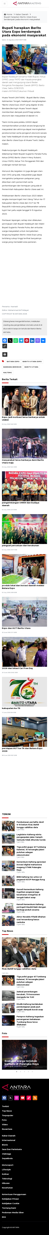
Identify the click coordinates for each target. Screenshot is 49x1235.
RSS (4, 1217)
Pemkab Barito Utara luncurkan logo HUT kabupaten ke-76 (24, 706)
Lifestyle (6, 1169)
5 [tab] (32, 1071)
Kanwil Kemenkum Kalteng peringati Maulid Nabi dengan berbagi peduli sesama (31, 907)
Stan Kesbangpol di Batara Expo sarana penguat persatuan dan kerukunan (23, 544)
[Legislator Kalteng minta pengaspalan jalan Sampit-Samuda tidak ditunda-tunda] (8, 838)
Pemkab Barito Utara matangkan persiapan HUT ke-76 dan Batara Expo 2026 (22, 748)
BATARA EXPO (13, 361)
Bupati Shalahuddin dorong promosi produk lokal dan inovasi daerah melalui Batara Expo (23, 585)
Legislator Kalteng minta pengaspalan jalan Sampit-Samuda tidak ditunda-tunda (31, 837)
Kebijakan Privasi (10, 1199)
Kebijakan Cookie (10, 1203)
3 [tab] (24, 1071)
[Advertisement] (24, 271)
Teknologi (7, 1179)
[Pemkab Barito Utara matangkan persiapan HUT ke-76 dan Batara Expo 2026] (24, 731)
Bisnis (5, 1145)
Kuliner (5, 1174)
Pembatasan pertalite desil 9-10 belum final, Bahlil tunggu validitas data (30, 825)
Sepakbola (7, 1158)
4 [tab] (28, 1071)
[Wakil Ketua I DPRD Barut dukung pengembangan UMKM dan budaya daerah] (24, 486)
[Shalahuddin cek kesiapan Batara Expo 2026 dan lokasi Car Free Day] (24, 651)
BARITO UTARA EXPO (32, 361)
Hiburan (6, 1183)
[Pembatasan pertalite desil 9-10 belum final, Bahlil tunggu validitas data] (8, 826)
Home (9, 14)
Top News (7, 931)
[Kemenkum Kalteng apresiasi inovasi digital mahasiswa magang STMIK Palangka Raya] (8, 865)
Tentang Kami (9, 1208)
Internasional (8, 1140)
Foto (4, 1033)
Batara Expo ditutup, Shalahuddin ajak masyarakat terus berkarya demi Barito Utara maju (23, 460)
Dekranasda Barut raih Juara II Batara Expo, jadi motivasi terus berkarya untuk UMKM (23, 417)
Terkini (5, 1106)
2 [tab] (20, 1071)
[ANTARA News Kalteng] (27, 3)
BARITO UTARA (31, 367)
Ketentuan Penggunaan (14, 1194)
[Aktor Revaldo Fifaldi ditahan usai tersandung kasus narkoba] (8, 920)
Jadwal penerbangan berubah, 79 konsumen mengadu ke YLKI (28, 994)
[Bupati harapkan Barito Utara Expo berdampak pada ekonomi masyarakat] (24, 952)
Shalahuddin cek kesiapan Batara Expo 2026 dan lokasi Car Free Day (22, 666)
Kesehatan (7, 1188)
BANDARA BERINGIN (12, 367)
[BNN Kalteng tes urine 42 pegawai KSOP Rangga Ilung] (8, 880)
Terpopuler (7, 1115)
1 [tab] (16, 1071)
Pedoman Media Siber (13, 1212)
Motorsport (7, 1165)
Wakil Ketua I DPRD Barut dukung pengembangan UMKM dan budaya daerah (20, 503)
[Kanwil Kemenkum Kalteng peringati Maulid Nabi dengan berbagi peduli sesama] (8, 908)
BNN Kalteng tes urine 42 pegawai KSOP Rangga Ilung (31, 878)
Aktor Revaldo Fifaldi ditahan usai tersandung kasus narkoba (31, 919)
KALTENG (7, 372)
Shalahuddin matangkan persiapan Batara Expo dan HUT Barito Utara (24, 626)
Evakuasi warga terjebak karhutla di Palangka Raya (22, 1062)
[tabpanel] (24, 1055)
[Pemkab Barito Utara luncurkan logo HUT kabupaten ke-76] (24, 691)
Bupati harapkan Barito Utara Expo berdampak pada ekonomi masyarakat (22, 18)
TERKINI (6, 814)
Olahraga (6, 1154)
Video (5, 1124)
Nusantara (7, 1129)
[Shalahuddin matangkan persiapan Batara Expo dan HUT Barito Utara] (24, 611)
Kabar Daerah (22, 14)
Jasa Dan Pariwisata (12, 1149)
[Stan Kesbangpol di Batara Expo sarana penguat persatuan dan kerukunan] (24, 529)
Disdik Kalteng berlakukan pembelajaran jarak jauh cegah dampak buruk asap (30, 1007)
